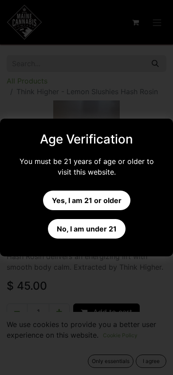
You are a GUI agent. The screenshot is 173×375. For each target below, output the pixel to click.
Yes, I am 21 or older (87, 200)
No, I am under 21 (87, 228)
